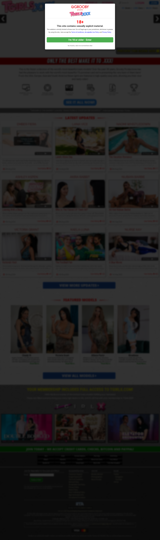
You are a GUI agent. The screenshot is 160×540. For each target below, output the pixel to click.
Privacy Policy (106, 32)
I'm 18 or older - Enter (80, 39)
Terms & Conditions (77, 32)
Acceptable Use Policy (92, 32)
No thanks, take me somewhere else (80, 46)
